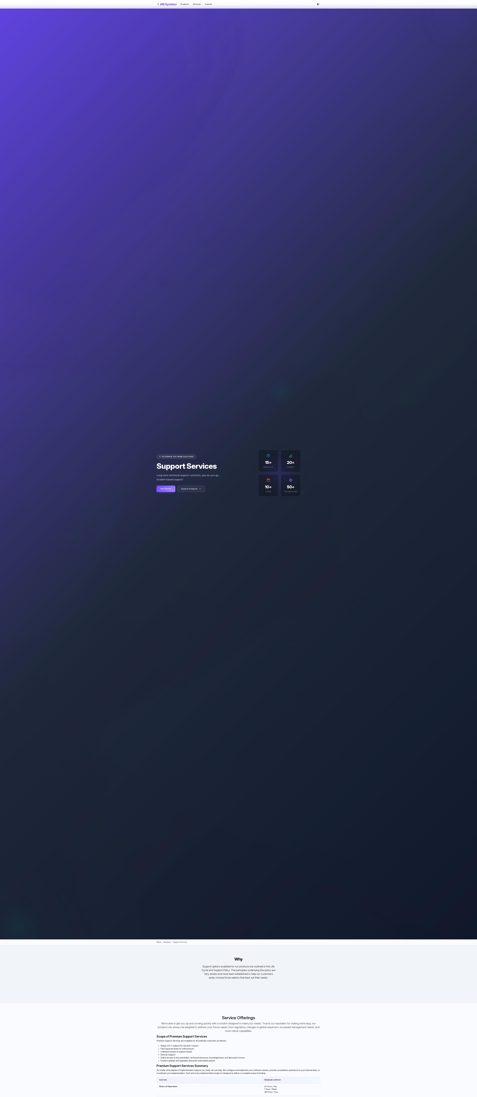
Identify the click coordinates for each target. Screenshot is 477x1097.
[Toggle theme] (318, 4)
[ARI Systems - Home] (167, 4)
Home (159, 942)
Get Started (165, 489)
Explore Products (189, 489)
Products (185, 4)
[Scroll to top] (472, 1089)
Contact (208, 4)
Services (197, 4)
